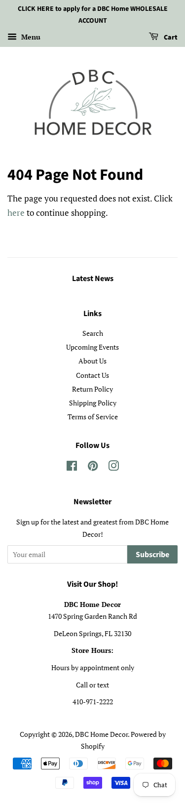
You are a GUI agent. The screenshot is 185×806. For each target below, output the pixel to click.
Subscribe (152, 554)
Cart (170, 37)
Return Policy (92, 389)
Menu (29, 36)
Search (92, 333)
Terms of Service (93, 416)
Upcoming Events (92, 347)
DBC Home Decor (101, 734)
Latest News (92, 278)
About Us (92, 360)
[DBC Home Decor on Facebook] (71, 467)
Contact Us (92, 375)
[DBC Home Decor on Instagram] (113, 467)
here (16, 212)
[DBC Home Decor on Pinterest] (92, 467)
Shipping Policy (92, 402)
